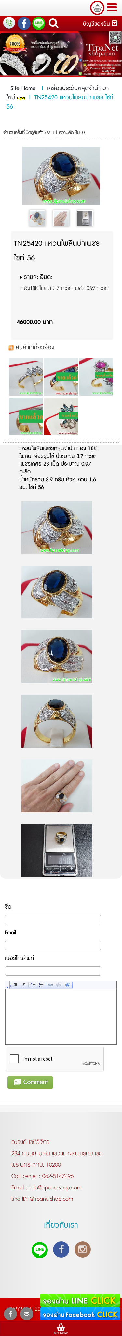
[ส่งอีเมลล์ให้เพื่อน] (26, 1313)
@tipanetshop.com (50, 1199)
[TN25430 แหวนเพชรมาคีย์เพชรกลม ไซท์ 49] (25, 376)
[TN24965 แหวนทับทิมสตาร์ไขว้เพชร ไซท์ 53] (96, 376)
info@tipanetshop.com (54, 1188)
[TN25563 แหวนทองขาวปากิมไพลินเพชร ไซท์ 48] (61, 416)
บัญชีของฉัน (97, 24)
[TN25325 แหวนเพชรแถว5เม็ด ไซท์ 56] (25, 416)
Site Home (23, 88)
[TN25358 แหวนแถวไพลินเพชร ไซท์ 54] (61, 376)
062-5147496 (58, 1176)
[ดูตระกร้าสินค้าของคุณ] (97, 8)
